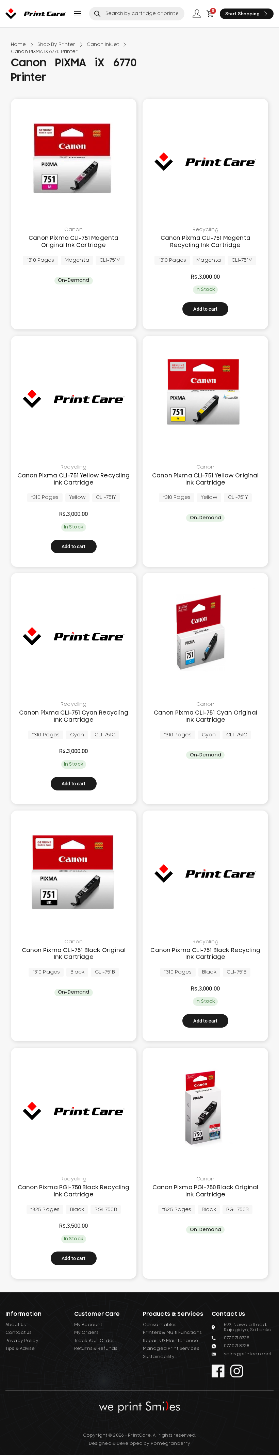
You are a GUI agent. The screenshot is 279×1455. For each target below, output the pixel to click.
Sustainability (159, 1356)
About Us (15, 1324)
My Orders (86, 1332)
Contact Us (18, 1332)
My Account (88, 1324)
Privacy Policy (21, 1340)
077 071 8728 (236, 1338)
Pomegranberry (171, 1443)
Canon (73, 229)
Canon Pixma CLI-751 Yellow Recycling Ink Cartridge (73, 479)
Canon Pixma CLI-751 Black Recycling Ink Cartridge (205, 954)
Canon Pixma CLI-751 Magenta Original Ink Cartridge (73, 242)
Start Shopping (242, 13)
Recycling (205, 229)
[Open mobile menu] (77, 13)
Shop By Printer (56, 44)
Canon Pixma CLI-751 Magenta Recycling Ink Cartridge (205, 242)
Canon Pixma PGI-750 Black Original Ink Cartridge (205, 1191)
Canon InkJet (103, 44)
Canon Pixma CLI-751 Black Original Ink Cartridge (74, 954)
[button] (205, 309)
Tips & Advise (20, 1348)
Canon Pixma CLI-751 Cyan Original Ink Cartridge (205, 716)
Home (18, 44)
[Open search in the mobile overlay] (136, 13)
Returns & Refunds (95, 1348)
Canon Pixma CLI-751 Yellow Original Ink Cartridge (205, 479)
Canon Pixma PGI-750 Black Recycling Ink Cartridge (74, 1191)
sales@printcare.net (248, 1354)
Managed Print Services (171, 1348)
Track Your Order (94, 1340)
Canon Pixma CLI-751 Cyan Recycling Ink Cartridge (73, 716)
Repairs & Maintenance (170, 1340)
